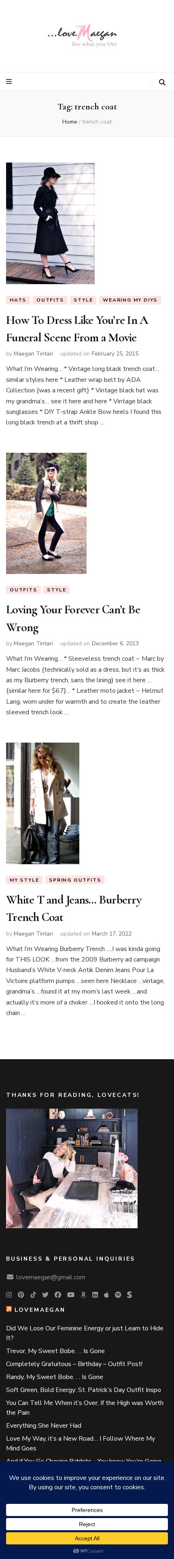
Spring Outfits (75, 880)
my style (24, 880)
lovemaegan (40, 1310)
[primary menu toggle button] (10, 81)
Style (83, 300)
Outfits (50, 300)
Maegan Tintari (33, 354)
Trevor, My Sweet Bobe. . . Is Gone (55, 1351)
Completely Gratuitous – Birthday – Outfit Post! (74, 1364)
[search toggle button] (162, 82)
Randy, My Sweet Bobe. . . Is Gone (54, 1377)
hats (18, 300)
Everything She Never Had (43, 1425)
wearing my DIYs (130, 300)
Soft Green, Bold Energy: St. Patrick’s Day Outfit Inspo (83, 1390)
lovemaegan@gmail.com (50, 1277)
